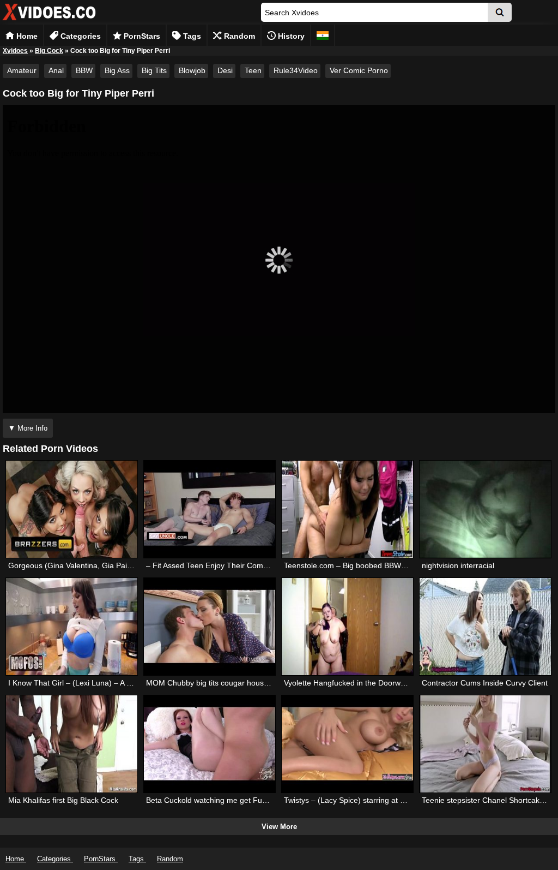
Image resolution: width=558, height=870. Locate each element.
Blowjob (192, 70)
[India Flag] (322, 35)
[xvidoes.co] (49, 20)
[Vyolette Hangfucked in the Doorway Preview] (347, 626)
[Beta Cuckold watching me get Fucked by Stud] (209, 744)
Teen (253, 70)
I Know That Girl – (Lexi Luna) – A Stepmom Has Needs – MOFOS (122, 682)
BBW (84, 70)
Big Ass (117, 70)
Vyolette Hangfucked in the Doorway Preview (361, 682)
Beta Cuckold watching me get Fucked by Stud (226, 800)
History (290, 36)
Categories (79, 36)
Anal (56, 70)
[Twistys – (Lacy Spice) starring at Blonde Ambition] (347, 744)
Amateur (22, 70)
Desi (225, 70)
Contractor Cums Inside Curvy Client (485, 682)
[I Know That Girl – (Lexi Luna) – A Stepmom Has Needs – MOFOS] (71, 626)
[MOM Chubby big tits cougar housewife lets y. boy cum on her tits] (209, 626)
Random (238, 36)
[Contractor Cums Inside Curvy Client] (485, 626)
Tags (191, 36)
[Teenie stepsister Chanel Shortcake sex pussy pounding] (485, 744)
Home (26, 36)
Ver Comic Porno (359, 70)
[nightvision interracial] (485, 509)
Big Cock (49, 51)
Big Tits (154, 70)
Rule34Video (296, 70)
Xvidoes (15, 51)
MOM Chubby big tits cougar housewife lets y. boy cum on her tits (259, 682)
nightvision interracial (458, 565)
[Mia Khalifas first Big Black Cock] (71, 744)
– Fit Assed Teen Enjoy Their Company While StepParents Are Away (263, 565)
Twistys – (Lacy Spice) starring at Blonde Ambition (370, 800)
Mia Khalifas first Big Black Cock (63, 800)
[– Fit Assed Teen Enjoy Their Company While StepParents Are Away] (209, 509)
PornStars (141, 36)
